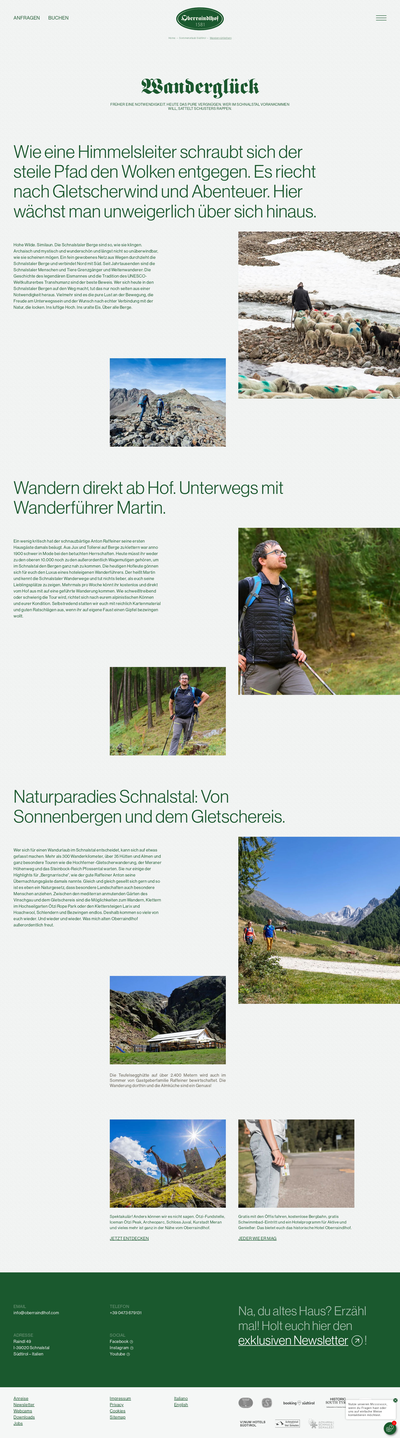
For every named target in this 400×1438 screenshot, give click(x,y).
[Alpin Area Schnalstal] (321, 1423)
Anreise (21, 1398)
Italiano (181, 1398)
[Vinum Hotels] (252, 1423)
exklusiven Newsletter (293, 1340)
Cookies (117, 1411)
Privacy (117, 1404)
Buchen (58, 18)
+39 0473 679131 (125, 1312)
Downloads (24, 1417)
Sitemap (117, 1417)
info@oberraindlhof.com (36, 1312)
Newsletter (24, 1404)
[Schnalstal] (287, 1423)
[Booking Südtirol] (299, 1403)
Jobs (18, 1423)
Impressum (120, 1398)
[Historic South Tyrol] (338, 1403)
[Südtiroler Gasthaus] (245, 1403)
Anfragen (27, 18)
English (181, 1404)
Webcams (23, 1411)
